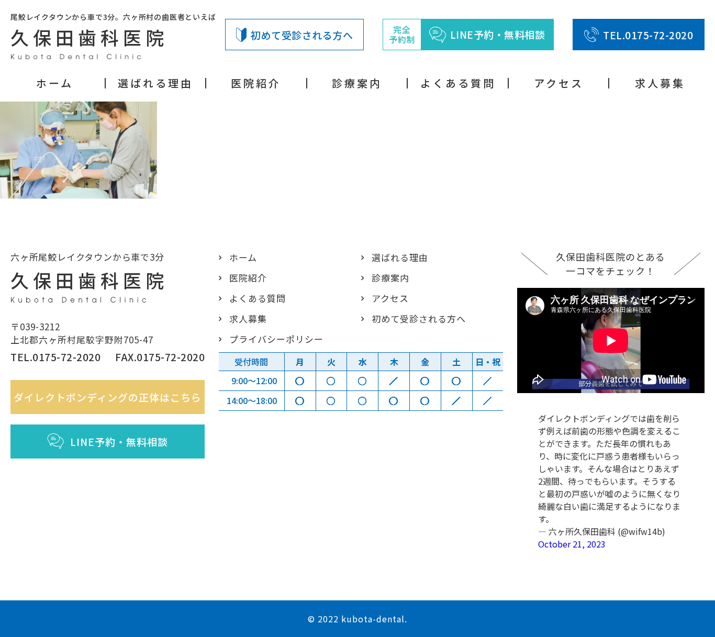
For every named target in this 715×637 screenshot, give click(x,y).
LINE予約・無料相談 (119, 441)
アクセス (559, 83)
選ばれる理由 (155, 83)
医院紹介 (256, 83)
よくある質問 (458, 83)
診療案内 (357, 83)
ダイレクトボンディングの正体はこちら (108, 397)
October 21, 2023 (572, 544)
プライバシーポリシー (276, 338)
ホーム (54, 83)
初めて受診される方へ (302, 35)
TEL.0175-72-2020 (648, 35)
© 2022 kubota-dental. (357, 618)
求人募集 (660, 83)
